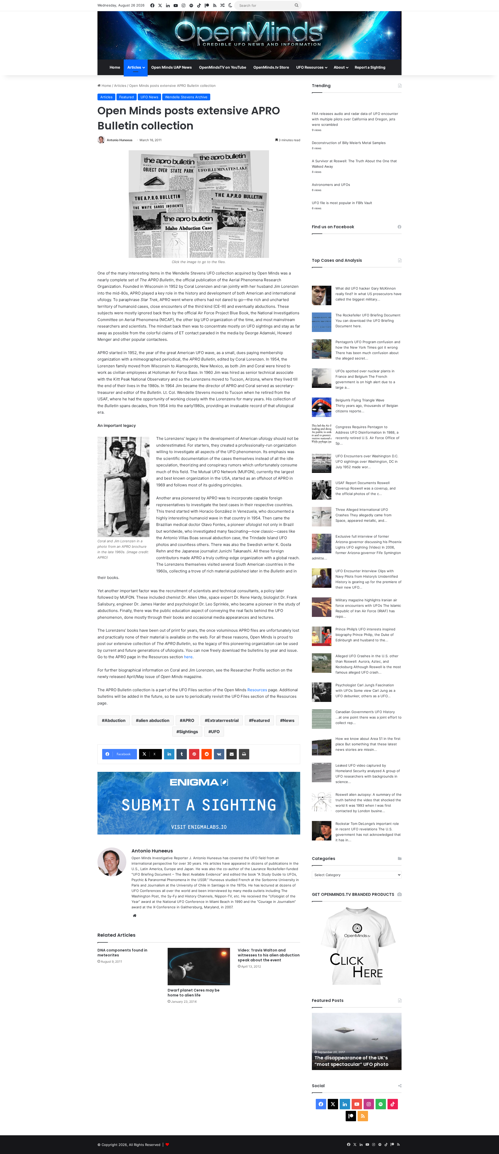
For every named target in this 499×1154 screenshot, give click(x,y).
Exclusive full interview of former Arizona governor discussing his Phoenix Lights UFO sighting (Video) (369, 541)
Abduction (115, 720)
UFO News (149, 97)
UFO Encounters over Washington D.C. (367, 456)
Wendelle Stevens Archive (186, 97)
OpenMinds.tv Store (271, 67)
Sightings (188, 731)
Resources (257, 689)
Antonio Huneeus (120, 140)
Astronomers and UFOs (331, 184)
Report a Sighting (370, 67)
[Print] (244, 754)
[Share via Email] (231, 754)
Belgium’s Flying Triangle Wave (360, 400)
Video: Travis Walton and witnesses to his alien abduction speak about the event (269, 955)
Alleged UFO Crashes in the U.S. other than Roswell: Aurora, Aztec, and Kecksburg (367, 661)
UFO (215, 731)
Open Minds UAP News (171, 67)
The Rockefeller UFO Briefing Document (368, 315)
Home (115, 67)
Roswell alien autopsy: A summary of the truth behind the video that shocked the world (369, 799)
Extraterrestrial (223, 720)
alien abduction (154, 720)
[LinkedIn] (169, 754)
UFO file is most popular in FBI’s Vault (342, 203)
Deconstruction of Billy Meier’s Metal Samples (349, 143)
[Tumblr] (181, 754)
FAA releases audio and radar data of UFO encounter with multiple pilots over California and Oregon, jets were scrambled (355, 119)
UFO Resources (310, 67)
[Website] (135, 915)
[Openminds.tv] (249, 35)
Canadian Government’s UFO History (365, 712)
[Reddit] (206, 754)
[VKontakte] (219, 754)
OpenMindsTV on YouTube (222, 67)
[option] (357, 1041)
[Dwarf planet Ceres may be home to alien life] (199, 966)
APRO (188, 720)
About (339, 67)
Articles (134, 67)
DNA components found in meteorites (122, 953)
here (188, 656)
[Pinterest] (194, 754)
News (288, 720)
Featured (126, 97)
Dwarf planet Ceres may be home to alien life (194, 993)
